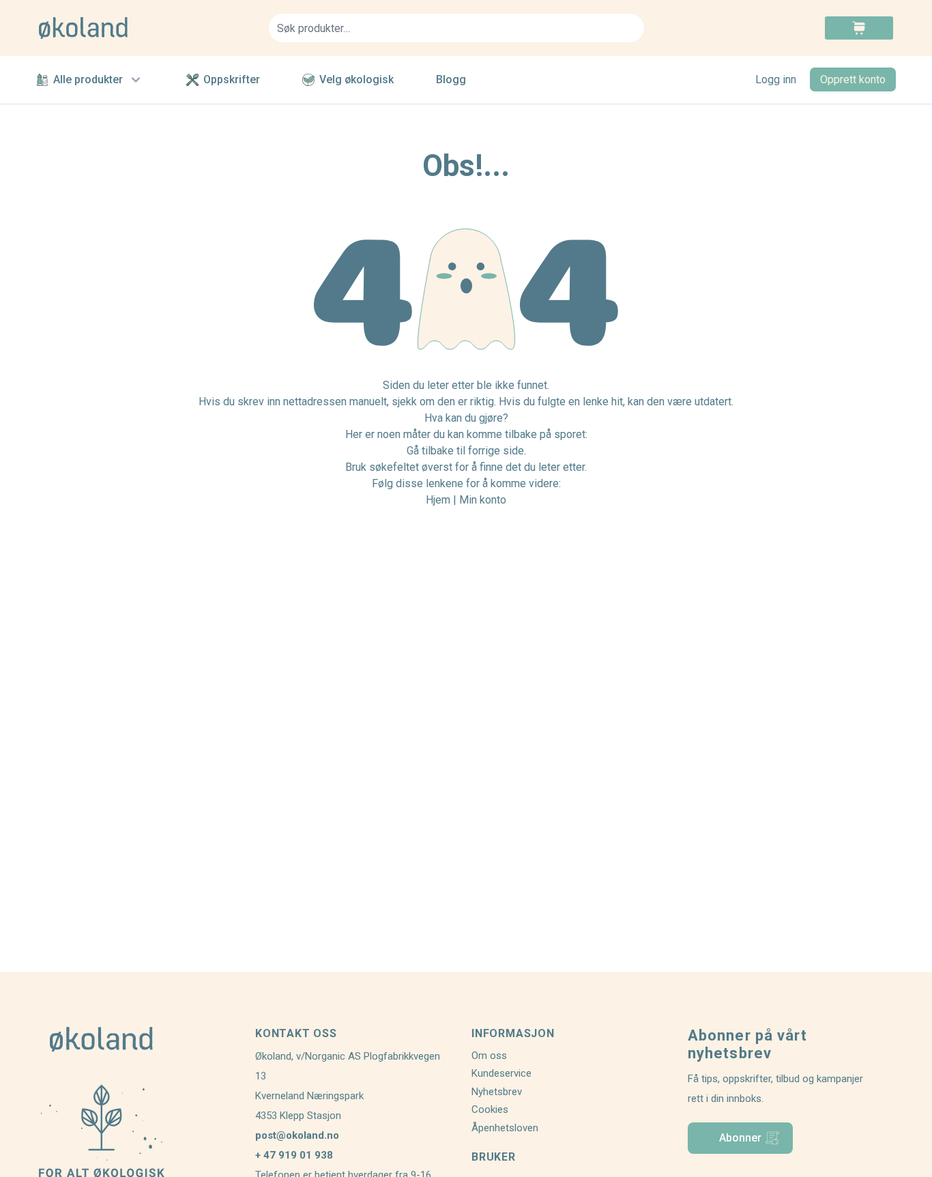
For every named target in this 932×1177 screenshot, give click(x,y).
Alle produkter (88, 79)
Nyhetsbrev (496, 1092)
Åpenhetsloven (504, 1128)
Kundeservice (501, 1073)
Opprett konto (853, 79)
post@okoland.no (297, 1135)
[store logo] (145, 28)
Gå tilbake (430, 450)
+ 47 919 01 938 (294, 1155)
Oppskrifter (231, 79)
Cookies (489, 1109)
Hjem (438, 499)
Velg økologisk (356, 79)
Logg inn (775, 79)
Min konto (482, 499)
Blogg (451, 79)
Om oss (489, 1055)
